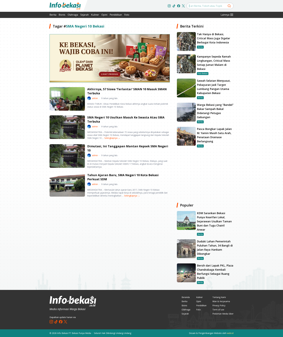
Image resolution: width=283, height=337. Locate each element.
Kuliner (95, 14)
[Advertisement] (34, 68)
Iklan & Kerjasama (221, 301)
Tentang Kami (219, 297)
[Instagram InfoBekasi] (169, 5)
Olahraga (73, 14)
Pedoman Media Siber (222, 313)
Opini (104, 14)
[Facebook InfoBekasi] (178, 5)
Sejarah (84, 14)
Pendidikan (116, 14)
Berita (53, 14)
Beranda (186, 297)
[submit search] (229, 6)
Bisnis (62, 14)
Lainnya (225, 14)
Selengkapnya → (112, 138)
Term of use (218, 309)
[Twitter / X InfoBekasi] (183, 5)
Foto (126, 14)
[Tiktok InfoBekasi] (173, 5)
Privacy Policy (218, 305)
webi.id (230, 333)
